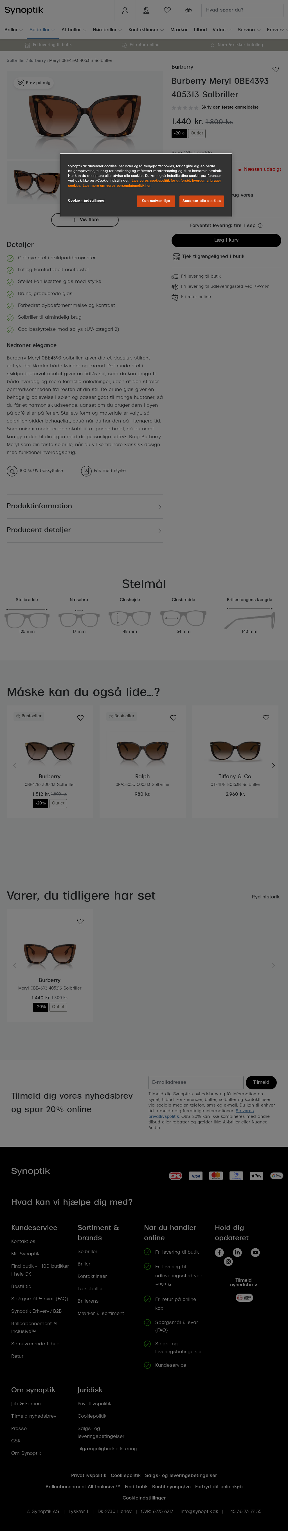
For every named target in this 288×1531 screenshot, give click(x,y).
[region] (146, 185)
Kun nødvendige (156, 201)
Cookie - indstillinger (86, 201)
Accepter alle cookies (202, 201)
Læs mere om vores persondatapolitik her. (117, 186)
